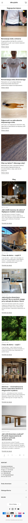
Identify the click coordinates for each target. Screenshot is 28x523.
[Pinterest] (15, 509)
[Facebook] (10, 509)
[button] (2, 2)
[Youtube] (18, 509)
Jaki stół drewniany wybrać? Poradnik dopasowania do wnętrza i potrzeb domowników (13, 437)
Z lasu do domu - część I (11, 345)
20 (19, 455)
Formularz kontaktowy (7, 466)
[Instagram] (12, 509)
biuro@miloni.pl (9, 475)
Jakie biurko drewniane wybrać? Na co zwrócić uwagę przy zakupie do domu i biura (13, 299)
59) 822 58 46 (7, 471)
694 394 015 (7, 473)
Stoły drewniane (6, 483)
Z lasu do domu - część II (11, 255)
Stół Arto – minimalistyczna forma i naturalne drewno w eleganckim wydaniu (12, 389)
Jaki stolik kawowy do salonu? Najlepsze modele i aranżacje (13, 211)
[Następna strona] (23, 455)
